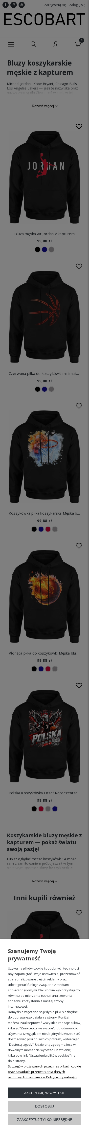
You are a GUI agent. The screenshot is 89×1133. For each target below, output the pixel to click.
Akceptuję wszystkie (44, 1093)
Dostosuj (44, 1106)
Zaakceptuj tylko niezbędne (44, 1120)
